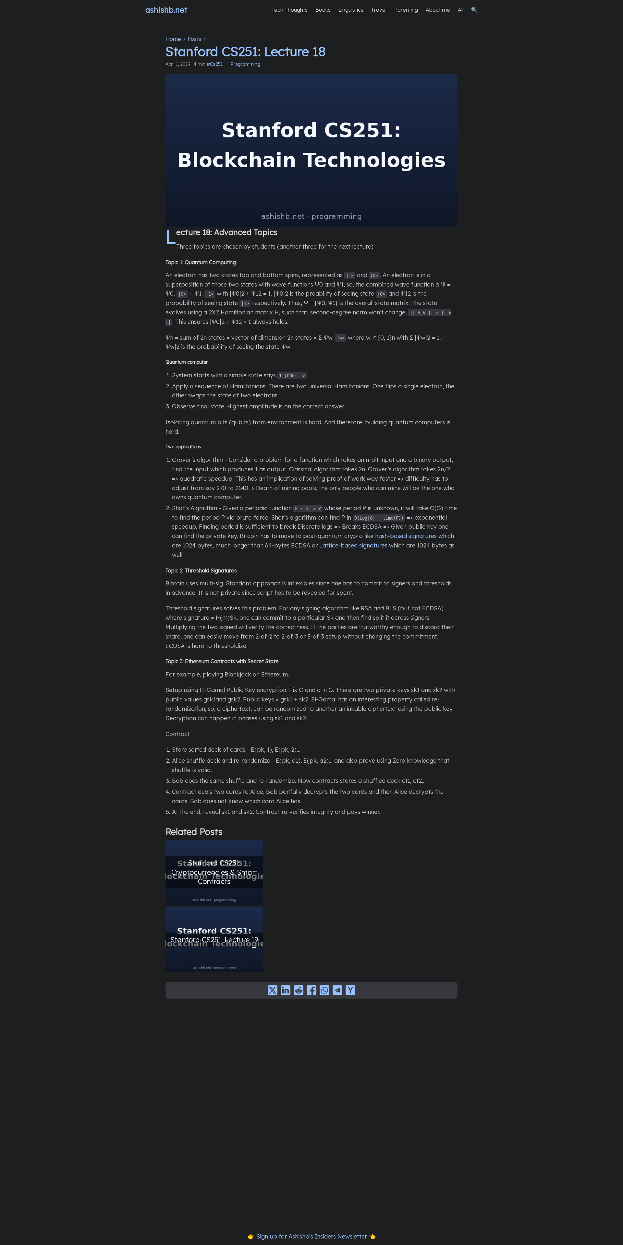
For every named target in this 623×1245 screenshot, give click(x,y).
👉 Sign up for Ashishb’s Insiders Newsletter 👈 (312, 1236)
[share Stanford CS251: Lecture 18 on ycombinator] (350, 990)
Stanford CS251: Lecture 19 (214, 939)
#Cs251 (215, 64)
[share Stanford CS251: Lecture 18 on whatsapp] (324, 990)
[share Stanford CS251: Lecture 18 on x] (272, 990)
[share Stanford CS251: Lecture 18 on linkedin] (285, 990)
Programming (245, 64)
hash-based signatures (406, 536)
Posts (194, 39)
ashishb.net (166, 10)
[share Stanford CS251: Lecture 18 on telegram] (337, 990)
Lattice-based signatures (353, 545)
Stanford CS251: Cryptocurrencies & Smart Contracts (214, 871)
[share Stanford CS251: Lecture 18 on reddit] (298, 990)
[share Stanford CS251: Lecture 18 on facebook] (311, 990)
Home (173, 39)
